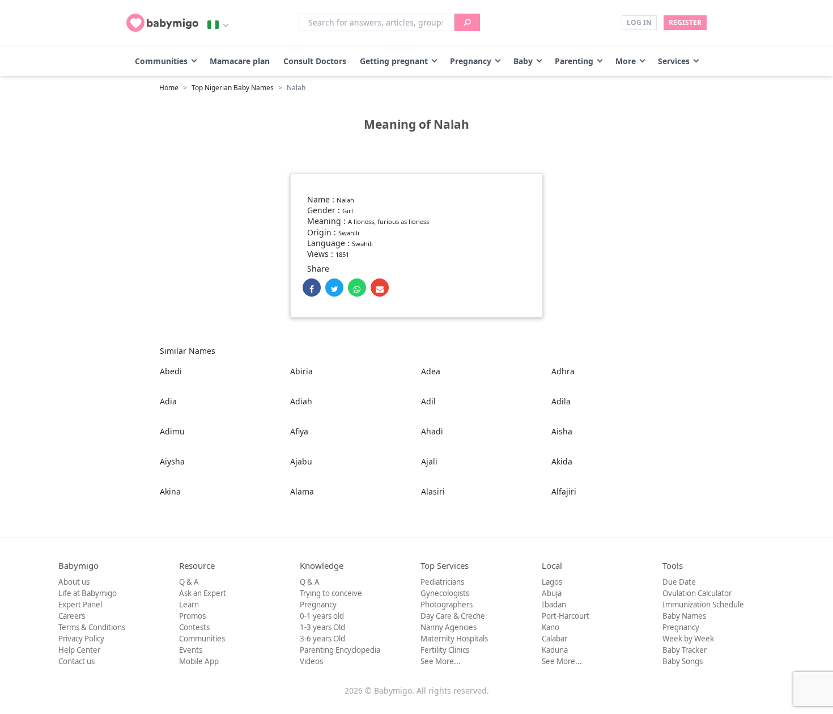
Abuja (552, 593)
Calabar (554, 638)
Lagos (552, 582)
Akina (170, 491)
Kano (550, 627)
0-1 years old (322, 616)
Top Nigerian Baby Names (233, 87)
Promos (192, 616)
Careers (71, 616)
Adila (561, 401)
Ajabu (301, 461)
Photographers (446, 604)
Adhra (563, 371)
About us (74, 582)
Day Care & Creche (452, 616)
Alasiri (433, 491)
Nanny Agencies (448, 627)
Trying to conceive (331, 593)
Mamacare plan (240, 61)
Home (168, 87)
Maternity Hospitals (454, 638)
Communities (161, 61)
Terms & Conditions (91, 627)
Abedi (171, 371)
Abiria (301, 371)
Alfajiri (563, 491)
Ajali (429, 461)
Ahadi (432, 431)
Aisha (561, 431)
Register (685, 22)
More (625, 61)
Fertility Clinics (444, 650)
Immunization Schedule (703, 604)
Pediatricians (442, 582)
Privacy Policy (81, 638)
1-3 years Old (322, 627)
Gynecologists (444, 593)
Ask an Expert (202, 593)
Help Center (79, 650)
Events (190, 650)
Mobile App (199, 661)
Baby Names (684, 616)
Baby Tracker (684, 650)
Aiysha (172, 461)
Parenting (574, 61)
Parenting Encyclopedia (340, 650)
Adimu (172, 431)
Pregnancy (470, 61)
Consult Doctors (314, 61)
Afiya (299, 431)
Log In (639, 22)
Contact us (76, 661)
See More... (440, 661)
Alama (302, 491)
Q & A (189, 582)
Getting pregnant (394, 61)
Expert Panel (80, 604)
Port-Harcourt (565, 616)
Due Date (679, 582)
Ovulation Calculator (697, 593)
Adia (168, 401)
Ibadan (554, 604)
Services (674, 61)
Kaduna (555, 650)
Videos (311, 661)
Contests (194, 627)
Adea (430, 371)
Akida (561, 461)
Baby (523, 61)
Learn (189, 604)
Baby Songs (682, 661)
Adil (428, 401)
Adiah (301, 401)
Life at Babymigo (87, 593)
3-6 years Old (322, 638)
